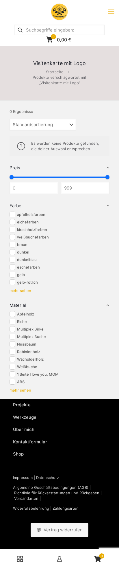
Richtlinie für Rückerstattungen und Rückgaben (56, 493)
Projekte (22, 405)
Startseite (55, 71)
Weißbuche (27, 366)
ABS (21, 381)
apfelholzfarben (31, 214)
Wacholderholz (30, 359)
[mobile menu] (111, 11)
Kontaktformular (30, 442)
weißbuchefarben (33, 237)
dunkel (23, 252)
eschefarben (28, 267)
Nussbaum (26, 344)
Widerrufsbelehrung (31, 508)
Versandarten (26, 498)
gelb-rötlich (27, 282)
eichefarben (28, 222)
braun (22, 244)
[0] (12, 177)
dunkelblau (27, 259)
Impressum (23, 477)
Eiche (22, 321)
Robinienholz (28, 351)
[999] (107, 177)
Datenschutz (47, 477)
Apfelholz (25, 314)
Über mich (23, 429)
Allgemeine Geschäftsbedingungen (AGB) (50, 487)
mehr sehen (20, 290)
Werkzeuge (24, 417)
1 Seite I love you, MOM (38, 374)
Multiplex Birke (30, 329)
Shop (18, 454)
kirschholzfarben (32, 229)
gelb (21, 274)
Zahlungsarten (66, 508)
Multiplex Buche (31, 336)
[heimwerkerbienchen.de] (59, 11)
